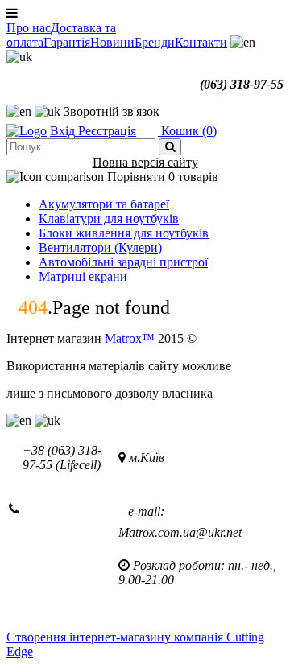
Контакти (201, 42)
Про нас (28, 28)
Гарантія (67, 42)
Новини (112, 42)
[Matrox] (26, 131)
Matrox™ (130, 338)
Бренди (155, 42)
